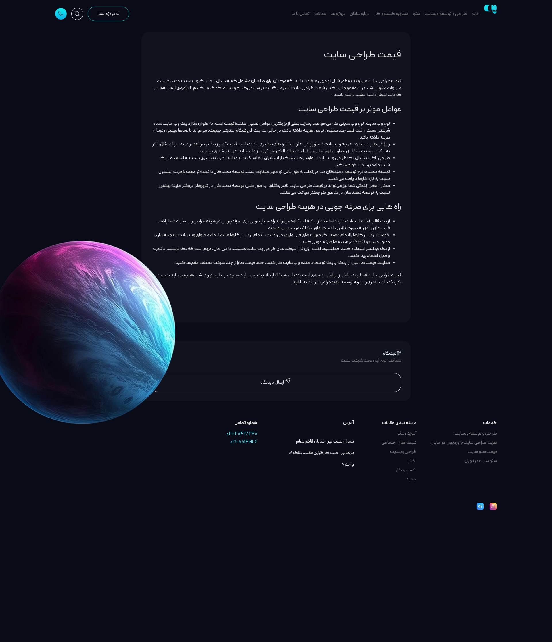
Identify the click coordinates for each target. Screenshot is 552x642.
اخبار (412, 461)
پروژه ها (338, 13)
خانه (475, 13)
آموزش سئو (407, 433)
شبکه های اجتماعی (399, 442)
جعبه (412, 479)
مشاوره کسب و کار (391, 13)
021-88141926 (243, 442)
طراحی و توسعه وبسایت (446, 13)
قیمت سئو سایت (482, 451)
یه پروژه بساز (108, 13)
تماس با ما (301, 13)
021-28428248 (242, 433)
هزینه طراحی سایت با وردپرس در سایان (463, 442)
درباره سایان (360, 13)
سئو (416, 13)
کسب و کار (406, 470)
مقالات (320, 13)
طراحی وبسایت (403, 451)
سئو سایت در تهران (480, 461)
